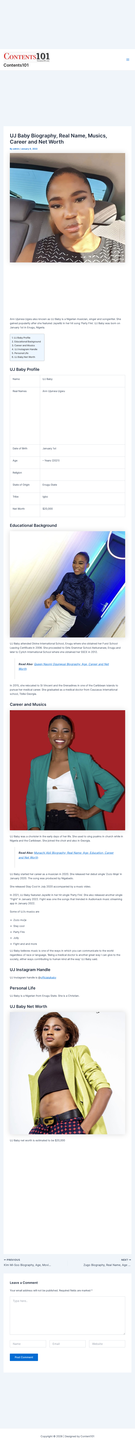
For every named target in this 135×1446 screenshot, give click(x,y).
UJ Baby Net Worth (24, 357)
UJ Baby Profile (22, 337)
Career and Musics (24, 345)
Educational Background (27, 341)
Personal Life (21, 353)
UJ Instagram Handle (26, 349)
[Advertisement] (67, 24)
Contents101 (16, 65)
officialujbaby (48, 977)
